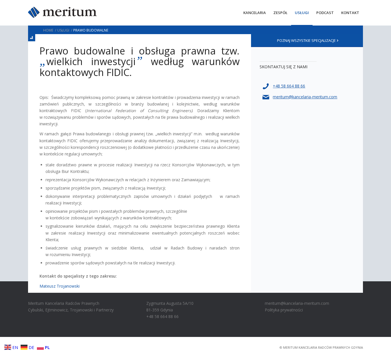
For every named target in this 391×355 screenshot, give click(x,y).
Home (48, 30)
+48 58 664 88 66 (289, 86)
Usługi (63, 30)
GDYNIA (357, 347)
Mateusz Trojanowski (60, 286)
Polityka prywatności (284, 310)
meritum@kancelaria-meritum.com (305, 97)
